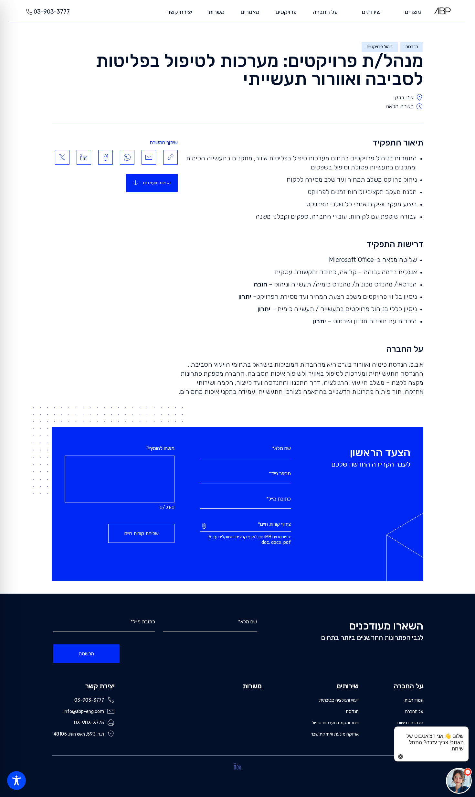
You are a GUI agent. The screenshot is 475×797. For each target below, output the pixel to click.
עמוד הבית (414, 700)
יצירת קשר (179, 12)
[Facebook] (105, 157)
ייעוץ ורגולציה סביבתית (339, 700)
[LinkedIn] (84, 157)
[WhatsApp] (127, 157)
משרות (216, 12)
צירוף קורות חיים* (274, 524)
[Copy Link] (170, 157)
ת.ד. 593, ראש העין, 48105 (78, 734)
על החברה (325, 12)
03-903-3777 (52, 11)
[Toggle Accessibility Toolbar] (16, 780)
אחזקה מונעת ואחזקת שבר (335, 734)
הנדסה (352, 711)
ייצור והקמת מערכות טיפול (335, 723)
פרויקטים (286, 12)
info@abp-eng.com (84, 711)
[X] (62, 157)
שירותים (348, 686)
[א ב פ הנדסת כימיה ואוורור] (442, 10)
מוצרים (413, 12)
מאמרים (250, 12)
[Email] (149, 157)
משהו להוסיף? (160, 448)
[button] (459, 781)
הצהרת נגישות (410, 723)
